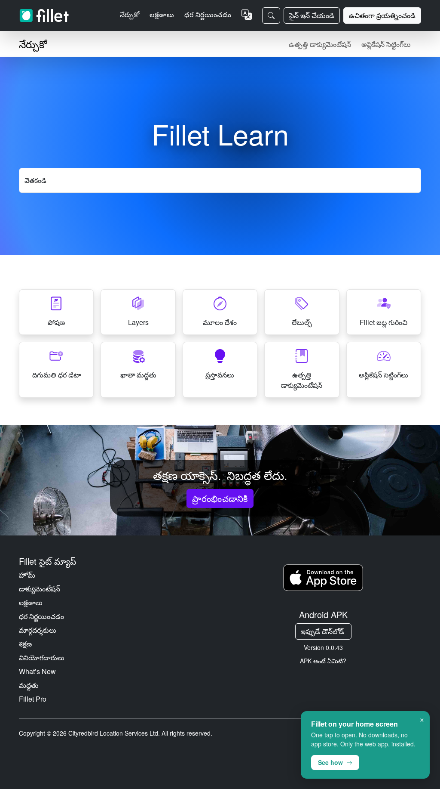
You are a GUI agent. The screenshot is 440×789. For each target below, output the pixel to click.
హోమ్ (27, 575)
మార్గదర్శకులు (37, 630)
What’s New (37, 671)
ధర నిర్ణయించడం (207, 14)
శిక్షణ (25, 644)
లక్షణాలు (31, 602)
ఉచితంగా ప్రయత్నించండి (382, 15)
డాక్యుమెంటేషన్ (39, 589)
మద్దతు (29, 685)
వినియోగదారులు (41, 657)
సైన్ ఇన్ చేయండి (311, 15)
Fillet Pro (32, 699)
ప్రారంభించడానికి (220, 498)
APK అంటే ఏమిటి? (323, 660)
